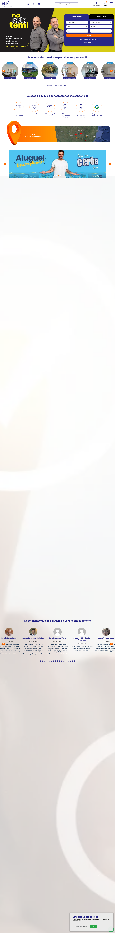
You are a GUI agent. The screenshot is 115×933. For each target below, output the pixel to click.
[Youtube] (39, 4)
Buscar (89, 35)
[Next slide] (111, 71)
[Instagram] (28, 4)
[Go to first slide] (110, 164)
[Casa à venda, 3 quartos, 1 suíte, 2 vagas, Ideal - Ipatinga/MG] (77, 70)
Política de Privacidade (81, 926)
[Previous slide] (3, 71)
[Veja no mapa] (57, 134)
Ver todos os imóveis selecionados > (57, 85)
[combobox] (101, 22)
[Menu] (111, 3)
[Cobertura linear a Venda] (97, 70)
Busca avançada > (89, 42)
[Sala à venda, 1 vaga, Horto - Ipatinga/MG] (37, 70)
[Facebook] (33, 4)
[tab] (54, 175)
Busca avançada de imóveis (67, 4)
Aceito (93, 926)
